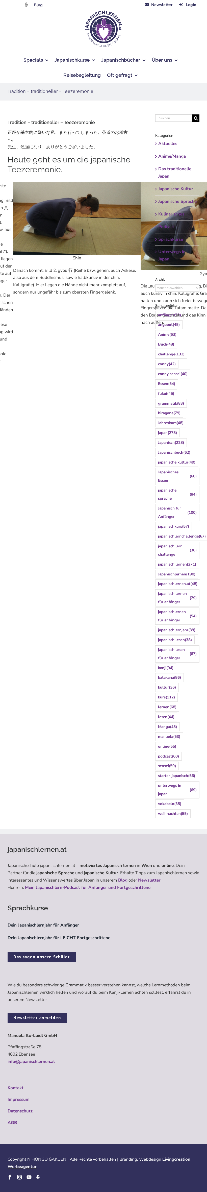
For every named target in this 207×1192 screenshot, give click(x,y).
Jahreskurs (171, 422)
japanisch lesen (175, 639)
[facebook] (10, 1177)
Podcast (166, 227)
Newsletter (149, 880)
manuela (169, 736)
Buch (166, 344)
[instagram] (19, 1177)
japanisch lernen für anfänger (177, 597)
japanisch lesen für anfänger (177, 654)
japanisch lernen (177, 564)
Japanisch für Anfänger (177, 512)
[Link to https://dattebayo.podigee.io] (26, 5)
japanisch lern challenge (177, 550)
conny (167, 364)
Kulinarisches (171, 214)
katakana (169, 677)
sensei (167, 765)
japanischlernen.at (177, 583)
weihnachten (173, 813)
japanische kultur (176, 462)
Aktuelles (167, 144)
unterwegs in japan (177, 789)
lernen (167, 707)
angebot (169, 324)
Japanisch (171, 442)
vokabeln (169, 803)
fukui (166, 393)
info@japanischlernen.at (31, 1061)
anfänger (169, 315)
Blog (38, 5)
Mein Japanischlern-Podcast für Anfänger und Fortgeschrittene (87, 887)
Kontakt (15, 1088)
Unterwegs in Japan (172, 255)
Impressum (19, 1099)
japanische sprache (177, 494)
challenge (171, 354)
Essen (166, 383)
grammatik (171, 403)
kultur (167, 687)
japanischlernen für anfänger (177, 616)
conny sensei (173, 373)
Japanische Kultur (175, 189)
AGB (12, 1123)
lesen (166, 716)
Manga (167, 726)
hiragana (169, 413)
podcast (168, 756)
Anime (167, 334)
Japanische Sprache (177, 201)
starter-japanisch (176, 775)
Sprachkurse (170, 239)
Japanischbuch (174, 452)
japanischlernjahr (176, 630)
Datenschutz (20, 1111)
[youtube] (29, 1177)
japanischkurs (173, 526)
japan (167, 432)
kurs (166, 697)
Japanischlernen (176, 574)
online (167, 746)
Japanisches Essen (177, 476)
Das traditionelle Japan (174, 172)
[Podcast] (37, 1177)
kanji (165, 667)
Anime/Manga (172, 156)
